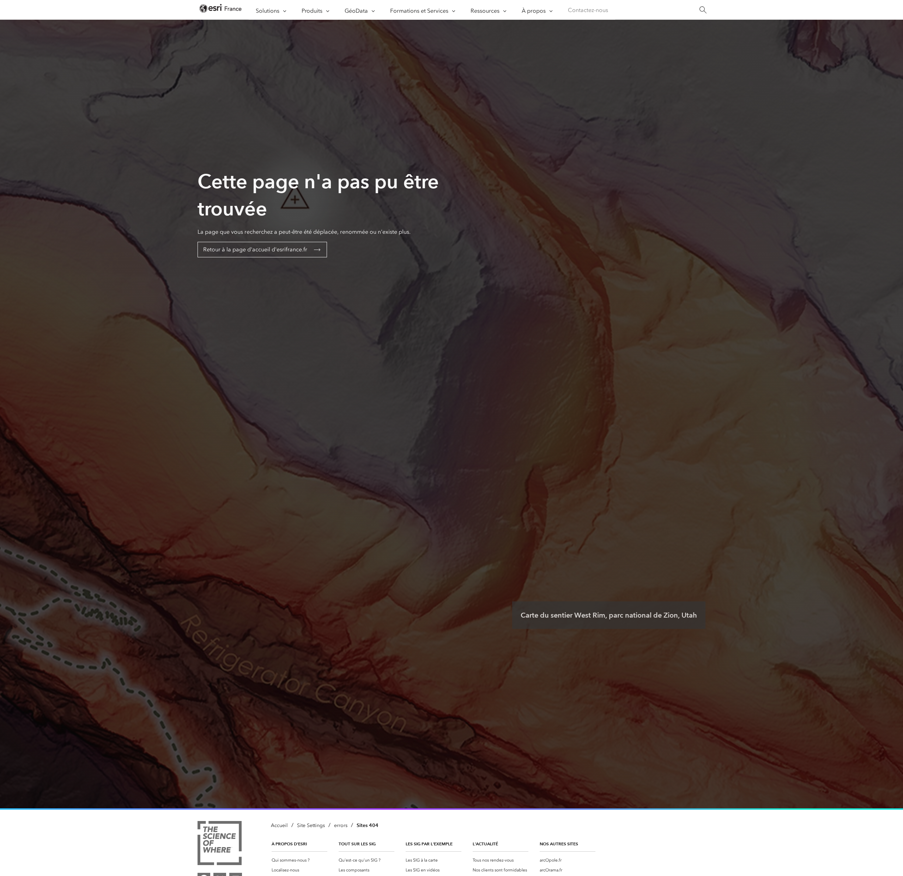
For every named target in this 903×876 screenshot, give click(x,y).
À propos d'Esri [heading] (289, 843)
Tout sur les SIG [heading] (357, 843)
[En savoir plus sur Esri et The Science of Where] (220, 844)
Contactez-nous (588, 10)
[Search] (703, 10)
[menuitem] (299, 860)
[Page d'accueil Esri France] (220, 10)
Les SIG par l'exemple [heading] (429, 843)
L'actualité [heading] (485, 843)
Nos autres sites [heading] (559, 843)
